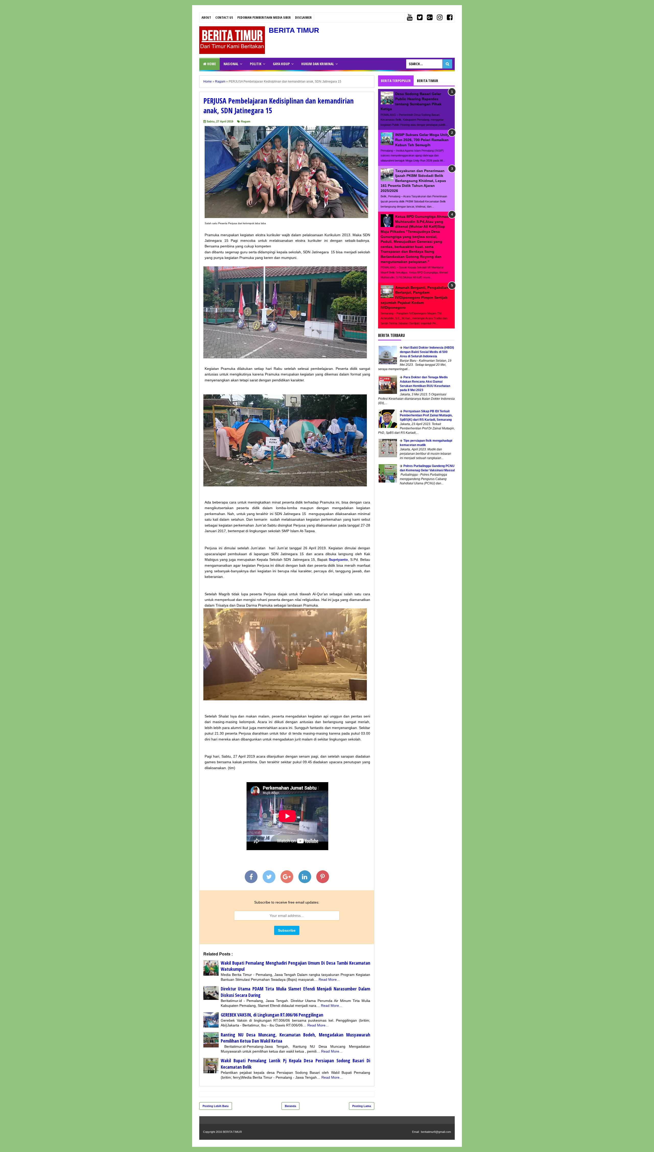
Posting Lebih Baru (216, 1106)
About (206, 17)
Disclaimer (303, 17)
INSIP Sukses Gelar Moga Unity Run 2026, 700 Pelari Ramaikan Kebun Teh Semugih (422, 140)
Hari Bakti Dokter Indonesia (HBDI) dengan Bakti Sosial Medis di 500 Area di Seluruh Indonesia (427, 352)
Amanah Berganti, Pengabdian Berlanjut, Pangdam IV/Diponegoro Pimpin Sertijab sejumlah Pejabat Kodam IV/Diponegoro (414, 298)
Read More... (329, 979)
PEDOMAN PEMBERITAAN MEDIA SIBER (264, 17)
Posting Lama (361, 1106)
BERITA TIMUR (294, 30)
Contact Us (224, 17)
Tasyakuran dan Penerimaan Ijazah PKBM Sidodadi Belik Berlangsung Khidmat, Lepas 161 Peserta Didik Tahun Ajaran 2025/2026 (413, 181)
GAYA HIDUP (281, 63)
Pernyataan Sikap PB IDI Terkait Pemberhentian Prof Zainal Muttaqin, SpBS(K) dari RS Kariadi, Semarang (426, 415)
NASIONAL (231, 63)
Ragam (245, 121)
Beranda (290, 1106)
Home (211, 63)
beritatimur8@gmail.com (436, 1131)
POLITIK (255, 63)
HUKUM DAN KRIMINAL (317, 63)
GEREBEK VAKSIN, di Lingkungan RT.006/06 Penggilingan (272, 1015)
